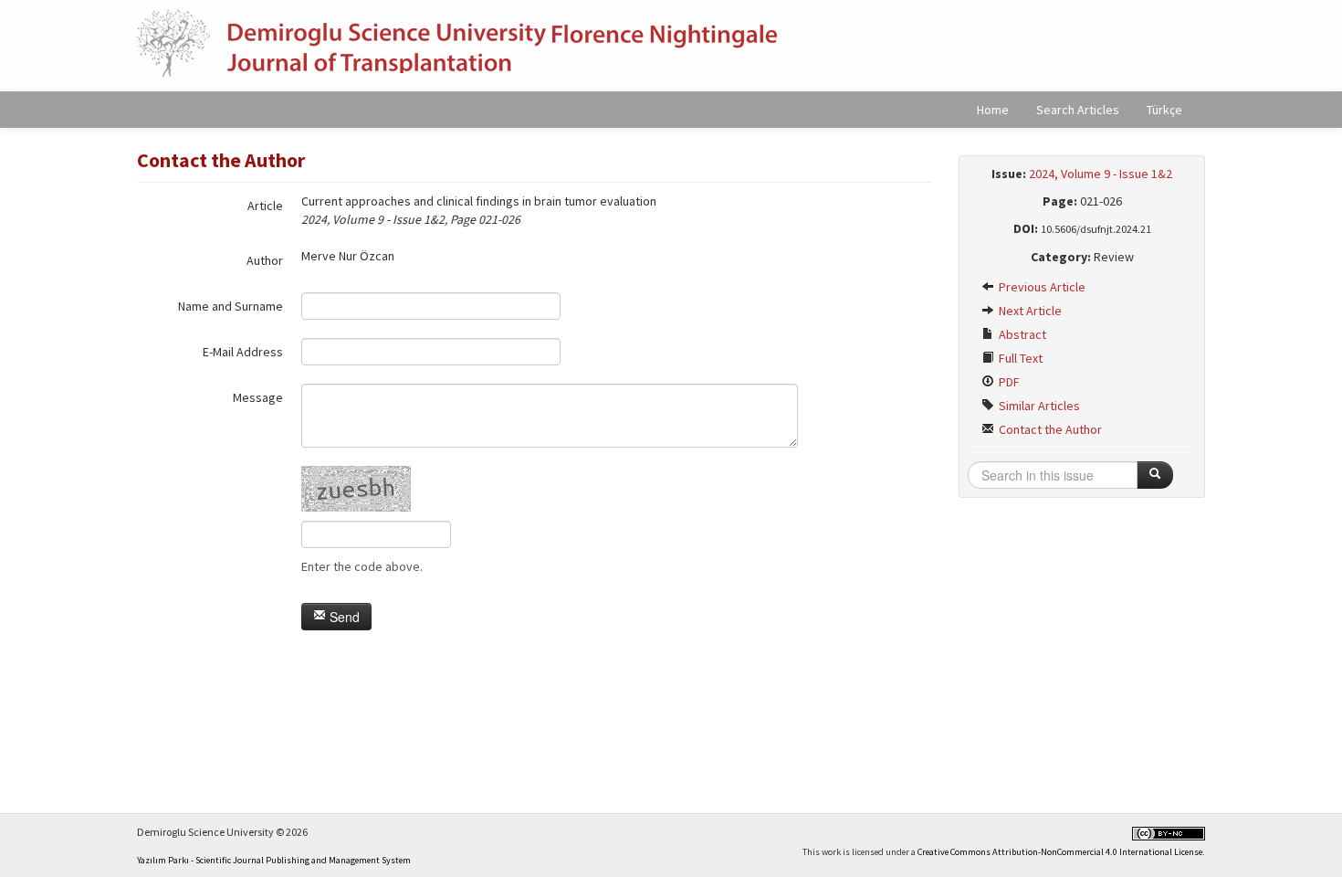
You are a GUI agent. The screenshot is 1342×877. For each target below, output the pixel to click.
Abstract (1021, 334)
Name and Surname (230, 306)
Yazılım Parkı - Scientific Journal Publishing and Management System (274, 860)
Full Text (1019, 358)
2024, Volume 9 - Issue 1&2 (1100, 173)
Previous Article (1040, 287)
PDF (1008, 382)
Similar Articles (1038, 405)
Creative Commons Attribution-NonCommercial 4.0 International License (1059, 852)
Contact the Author (1049, 429)
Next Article (1029, 310)
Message (258, 397)
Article (265, 205)
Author (264, 260)
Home (993, 109)
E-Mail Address (243, 351)
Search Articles (1077, 109)
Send (343, 617)
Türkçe (1164, 109)
